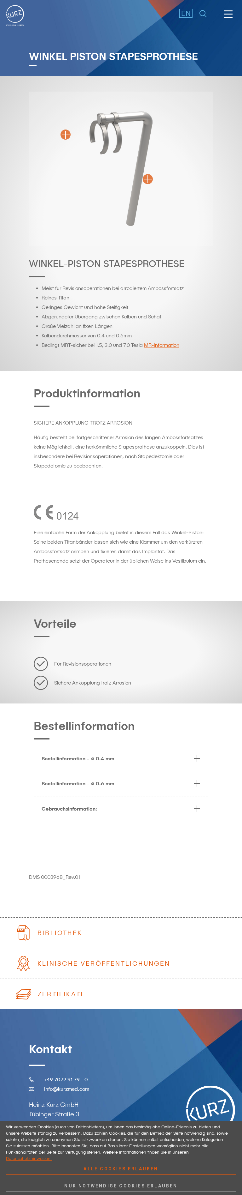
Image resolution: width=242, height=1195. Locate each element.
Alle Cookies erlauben (121, 1168)
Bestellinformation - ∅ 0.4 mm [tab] (78, 758)
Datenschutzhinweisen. (29, 1158)
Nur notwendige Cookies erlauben (120, 1185)
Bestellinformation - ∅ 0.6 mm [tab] (78, 783)
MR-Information (161, 345)
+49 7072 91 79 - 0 (66, 1079)
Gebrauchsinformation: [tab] (69, 809)
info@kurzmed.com (66, 1089)
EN (186, 13)
